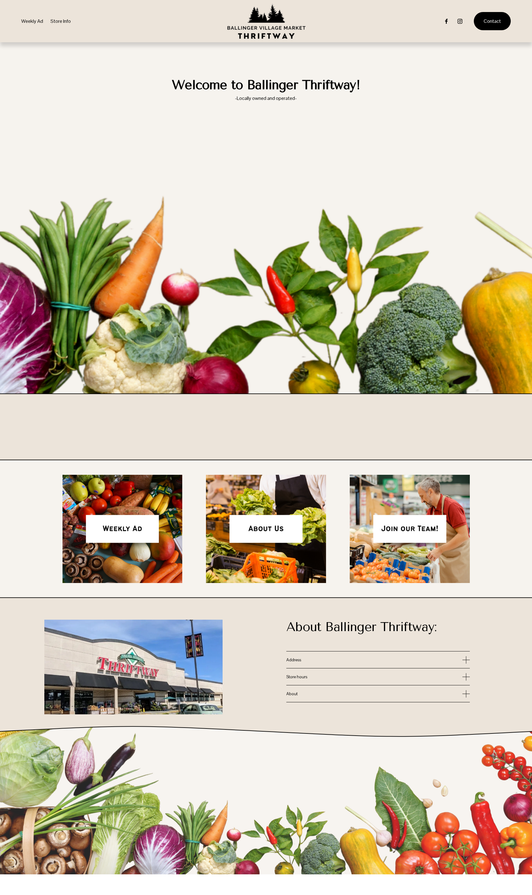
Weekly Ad (32, 21)
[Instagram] (460, 21)
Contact (492, 21)
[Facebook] (446, 21)
